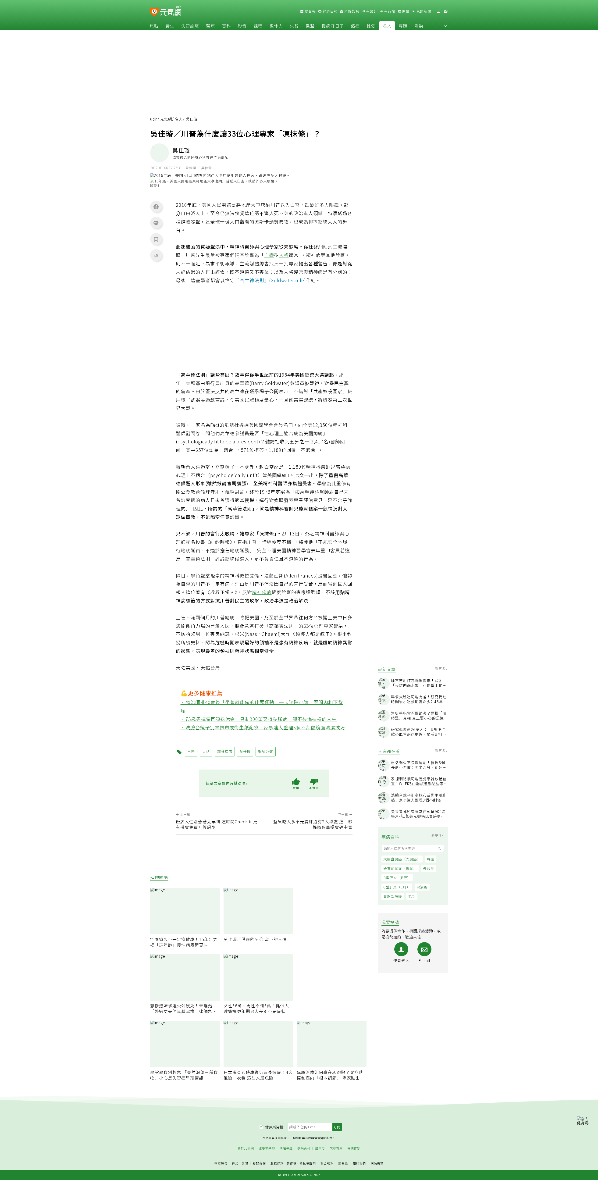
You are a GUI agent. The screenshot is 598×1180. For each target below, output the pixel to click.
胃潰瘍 (422, 886)
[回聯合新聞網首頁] (154, 12)
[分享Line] (156, 223)
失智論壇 (190, 26)
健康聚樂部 (267, 1148)
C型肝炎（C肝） (396, 886)
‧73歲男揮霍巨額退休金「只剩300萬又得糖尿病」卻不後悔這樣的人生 (259, 719)
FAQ (235, 1163)
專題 (403, 26)
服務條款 (277, 1163)
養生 (169, 26)
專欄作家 (353, 1148)
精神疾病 (262, 592)
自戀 (269, 255)
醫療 (210, 26)
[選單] (446, 11)
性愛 (371, 26)
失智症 (428, 868)
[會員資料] (438, 11)
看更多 (440, 668)
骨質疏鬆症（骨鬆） (400, 868)
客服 (245, 1163)
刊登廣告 (221, 1163)
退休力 (276, 26)
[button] (445, 26)
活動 (418, 26)
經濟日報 (330, 11)
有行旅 (389, 11)
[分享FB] (156, 206)
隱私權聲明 (307, 1163)
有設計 (371, 11)
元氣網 (166, 119)
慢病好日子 (333, 26)
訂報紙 (343, 1163)
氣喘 (412, 896)
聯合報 (310, 11)
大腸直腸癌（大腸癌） (402, 858)
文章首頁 (336, 1148)
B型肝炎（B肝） (397, 877)
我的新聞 (423, 11)
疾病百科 (303, 1148)
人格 (284, 255)
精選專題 (286, 1148)
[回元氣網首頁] (170, 11)
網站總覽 (377, 1163)
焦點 (154, 26)
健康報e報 (274, 1127)
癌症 (355, 26)
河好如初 (351, 11)
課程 (258, 26)
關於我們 (359, 1163)
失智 (294, 26)
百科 (226, 26)
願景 (405, 11)
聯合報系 (327, 1163)
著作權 (291, 1163)
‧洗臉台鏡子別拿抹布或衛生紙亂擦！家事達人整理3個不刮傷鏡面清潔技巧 (263, 727)
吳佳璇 (245, 751)
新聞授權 (259, 1163)
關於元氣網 (246, 1148)
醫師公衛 (265, 751)
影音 (242, 26)
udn (153, 119)
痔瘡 (430, 858)
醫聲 (310, 26)
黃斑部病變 (392, 896)
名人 (387, 26)
